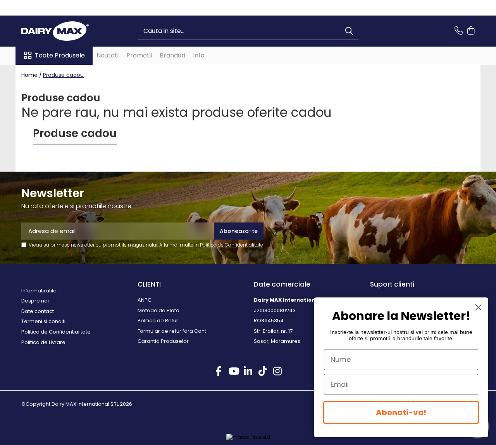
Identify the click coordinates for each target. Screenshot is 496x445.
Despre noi (35, 300)
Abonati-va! (401, 412)
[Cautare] (349, 31)
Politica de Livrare (43, 342)
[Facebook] (219, 372)
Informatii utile (39, 290)
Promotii (139, 55)
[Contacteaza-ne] (459, 31)
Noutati (107, 55)
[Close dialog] (478, 307)
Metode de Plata (158, 310)
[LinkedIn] (248, 372)
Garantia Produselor (163, 341)
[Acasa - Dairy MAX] (60, 31)
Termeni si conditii (44, 321)
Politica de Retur (158, 320)
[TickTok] (263, 372)
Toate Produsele (60, 55)
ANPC (145, 300)
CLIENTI (149, 284)
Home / (31, 75)
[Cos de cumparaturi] (471, 31)
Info (199, 55)
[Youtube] (233, 372)
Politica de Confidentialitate (231, 245)
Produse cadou (63, 75)
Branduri (172, 55)
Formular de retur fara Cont (172, 331)
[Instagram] (277, 372)
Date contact (37, 311)
